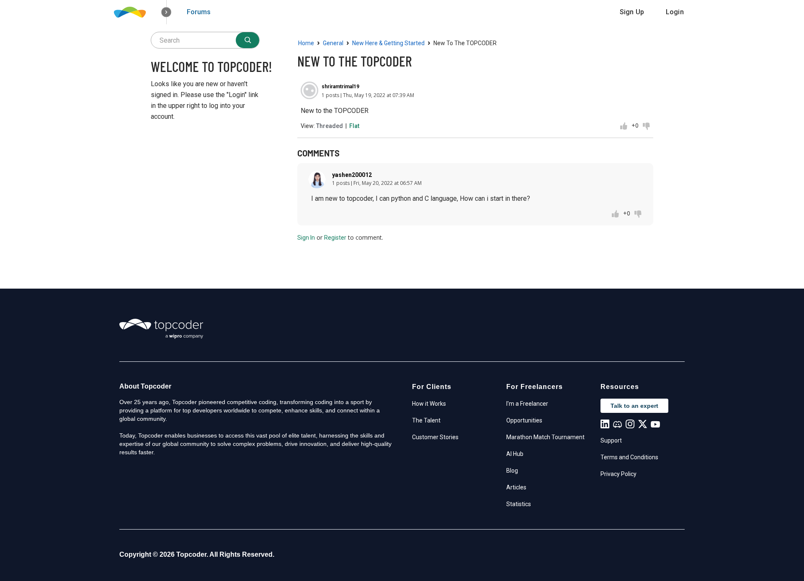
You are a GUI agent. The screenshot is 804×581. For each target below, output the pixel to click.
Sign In (306, 237)
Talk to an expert (634, 405)
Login (675, 12)
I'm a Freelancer (527, 403)
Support (611, 440)
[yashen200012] (317, 179)
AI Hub (514, 453)
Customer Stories (435, 437)
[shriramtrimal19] (309, 90)
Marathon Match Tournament (545, 437)
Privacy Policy (618, 474)
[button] (166, 12)
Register (335, 237)
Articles (516, 487)
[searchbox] (205, 40)
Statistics (518, 504)
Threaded (329, 126)
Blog (512, 470)
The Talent (426, 420)
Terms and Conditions (629, 457)
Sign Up (632, 12)
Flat (354, 126)
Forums (199, 12)
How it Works (429, 403)
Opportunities (524, 420)
